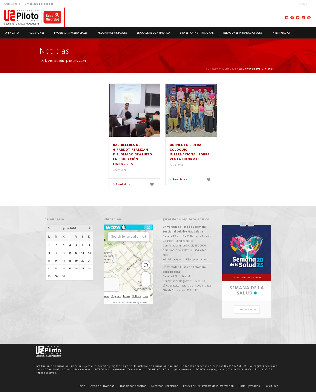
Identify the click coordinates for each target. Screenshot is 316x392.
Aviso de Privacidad (103, 386)
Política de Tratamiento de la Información (208, 386)
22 (49, 268)
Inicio (82, 386)
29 (49, 276)
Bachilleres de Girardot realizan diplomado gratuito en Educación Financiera (132, 154)
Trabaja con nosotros (133, 386)
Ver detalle (247, 309)
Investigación (281, 32)
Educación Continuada (153, 32)
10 (63, 252)
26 (76, 268)
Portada (212, 68)
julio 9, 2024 (119, 170)
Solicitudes (271, 386)
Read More (123, 184)
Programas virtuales (112, 32)
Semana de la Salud (247, 290)
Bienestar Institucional (196, 32)
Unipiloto (12, 32)
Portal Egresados (249, 386)
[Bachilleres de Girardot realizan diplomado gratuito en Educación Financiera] (134, 110)
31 (63, 276)
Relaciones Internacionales (242, 32)
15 (49, 260)
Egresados (46, 4)
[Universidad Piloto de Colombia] (32, 17)
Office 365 (31, 4)
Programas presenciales (71, 32)
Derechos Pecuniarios (164, 386)
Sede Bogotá (12, 4)
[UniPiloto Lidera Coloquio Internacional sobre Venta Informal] (191, 110)
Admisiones (36, 32)
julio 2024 (229, 68)
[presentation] (243, 224)
